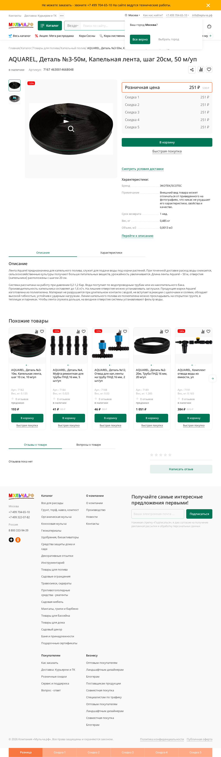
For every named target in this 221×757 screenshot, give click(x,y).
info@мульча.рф (202, 15)
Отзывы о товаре (35, 445)
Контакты (15, 15)
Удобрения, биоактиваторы (60, 537)
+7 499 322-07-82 (19, 517)
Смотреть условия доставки (143, 169)
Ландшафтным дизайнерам (105, 670)
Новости (92, 517)
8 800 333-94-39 (18, 530)
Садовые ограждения (55, 576)
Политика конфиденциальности (162, 739)
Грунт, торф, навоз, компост (60, 510)
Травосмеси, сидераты (56, 583)
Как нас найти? (153, 15)
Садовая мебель (52, 602)
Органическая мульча (56, 517)
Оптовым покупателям (101, 663)
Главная (14, 48)
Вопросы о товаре (88, 445)
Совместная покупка (100, 690)
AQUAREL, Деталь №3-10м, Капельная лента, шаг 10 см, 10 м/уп (26, 373)
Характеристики (111, 252)
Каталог (52, 25)
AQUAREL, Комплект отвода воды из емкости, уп (191, 373)
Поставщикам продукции (103, 683)
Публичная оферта (199, 739)
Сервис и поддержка (55, 683)
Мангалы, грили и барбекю (59, 609)
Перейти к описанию (137, 236)
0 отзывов (22, 399)
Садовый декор (51, 629)
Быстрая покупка (27, 425)
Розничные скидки (54, 676)
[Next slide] (210, 36)
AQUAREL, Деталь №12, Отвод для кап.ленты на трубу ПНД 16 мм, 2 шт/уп (110, 375)
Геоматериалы (51, 530)
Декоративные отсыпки (57, 556)
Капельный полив (73, 48)
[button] (26, 365)
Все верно (140, 39)
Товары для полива (46, 48)
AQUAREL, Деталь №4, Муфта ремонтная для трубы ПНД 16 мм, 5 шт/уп (68, 375)
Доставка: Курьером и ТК (40, 15)
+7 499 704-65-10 (19, 512)
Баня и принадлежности (57, 636)
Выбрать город (168, 39)
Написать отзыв (181, 469)
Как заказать (49, 663)
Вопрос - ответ (51, 690)
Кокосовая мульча (53, 524)
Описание (43, 252)
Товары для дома (53, 622)
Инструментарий (52, 563)
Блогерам (92, 676)
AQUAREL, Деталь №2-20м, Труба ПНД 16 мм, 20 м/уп (151, 373)
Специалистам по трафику (104, 697)
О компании (94, 503)
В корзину (167, 142)
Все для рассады (52, 503)
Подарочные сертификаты (59, 643)
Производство (96, 510)
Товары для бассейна (55, 615)
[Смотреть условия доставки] (143, 164)
